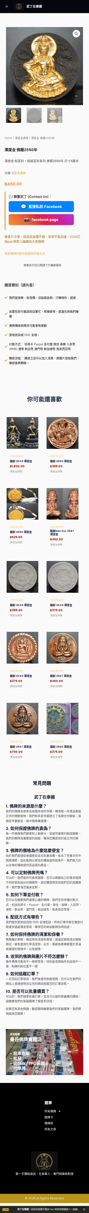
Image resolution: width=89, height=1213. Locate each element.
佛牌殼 (48, 1123)
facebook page (41, 219)
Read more (17, 476)
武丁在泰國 (34, 6)
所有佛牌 (50, 1111)
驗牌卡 (48, 1117)
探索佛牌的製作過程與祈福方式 (25, 253)
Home (8, 138)
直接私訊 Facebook (41, 206)
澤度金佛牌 (21, 138)
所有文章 (50, 1129)
